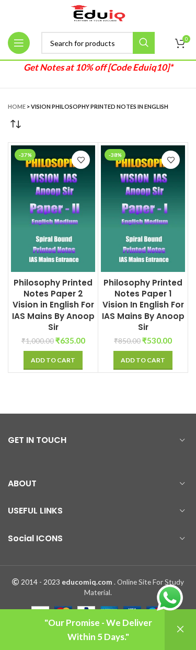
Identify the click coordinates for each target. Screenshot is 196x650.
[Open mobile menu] (19, 42)
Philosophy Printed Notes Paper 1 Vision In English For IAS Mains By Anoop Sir (143, 305)
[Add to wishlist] (81, 160)
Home (17, 106)
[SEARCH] (144, 43)
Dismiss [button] (180, 629)
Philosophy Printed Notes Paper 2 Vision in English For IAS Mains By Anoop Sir (53, 305)
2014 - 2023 (40, 582)
